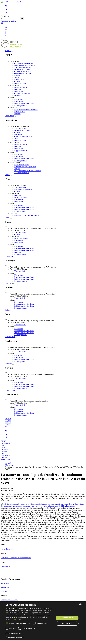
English (8, 421)
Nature (3, 549)
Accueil (8, 463)
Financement (18, 134)
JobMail (17, 169)
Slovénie (8, 364)
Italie (7, 310)
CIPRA (8, 51)
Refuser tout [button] (67, 623)
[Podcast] (6, 10)
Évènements (18, 102)
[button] (30, 637)
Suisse (7, 217)
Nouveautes (9, 465)
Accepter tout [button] (67, 618)
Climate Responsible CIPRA (24, 63)
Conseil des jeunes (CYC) (23, 71)
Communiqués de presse (9, 600)
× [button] (83, 604)
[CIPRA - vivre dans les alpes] (12, 2)
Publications (18, 91)
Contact (17, 81)
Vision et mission (20, 128)
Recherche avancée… (8, 21)
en (6, 29)
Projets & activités (20, 197)
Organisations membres (22, 73)
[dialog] (43, 620)
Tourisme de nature (24, 558)
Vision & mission (20, 187)
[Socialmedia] (6, 12)
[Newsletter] (6, 6)
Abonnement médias (21, 173)
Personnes (9, 549)
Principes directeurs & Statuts (24, 65)
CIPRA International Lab (23, 136)
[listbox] (80, 604)
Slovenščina (9, 427)
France (7, 175)
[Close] (6, 265)
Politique (17, 89)
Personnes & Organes (22, 69)
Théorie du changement (22, 67)
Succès (16, 77)
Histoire (17, 75)
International (9, 116)
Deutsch (8, 419)
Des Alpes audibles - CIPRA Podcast (27, 171)
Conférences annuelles (22, 93)
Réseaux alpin (19, 79)
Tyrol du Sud (10, 390)
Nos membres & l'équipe (23, 189)
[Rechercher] (22, 18)
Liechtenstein (10, 337)
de (6, 27)
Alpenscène (5, 587)
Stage (16, 138)
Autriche (8, 283)
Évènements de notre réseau (24, 207)
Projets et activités (20, 87)
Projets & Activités (21, 238)
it (5, 33)
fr (5, 31)
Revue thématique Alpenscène (25, 167)
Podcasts (17, 114)
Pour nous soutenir (21, 83)
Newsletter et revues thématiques (26, 110)
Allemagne (9, 256)
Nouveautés (18, 100)
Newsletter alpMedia (21, 165)
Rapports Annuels (20, 151)
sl (5, 35)
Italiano (8, 425)
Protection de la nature (9, 558)
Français (8, 423)
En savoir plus (16, 619)
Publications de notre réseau (24, 104)
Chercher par (5, 16)
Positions (17, 95)
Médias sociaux (19, 112)
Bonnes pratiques (20, 106)
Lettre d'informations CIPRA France (27, 215)
